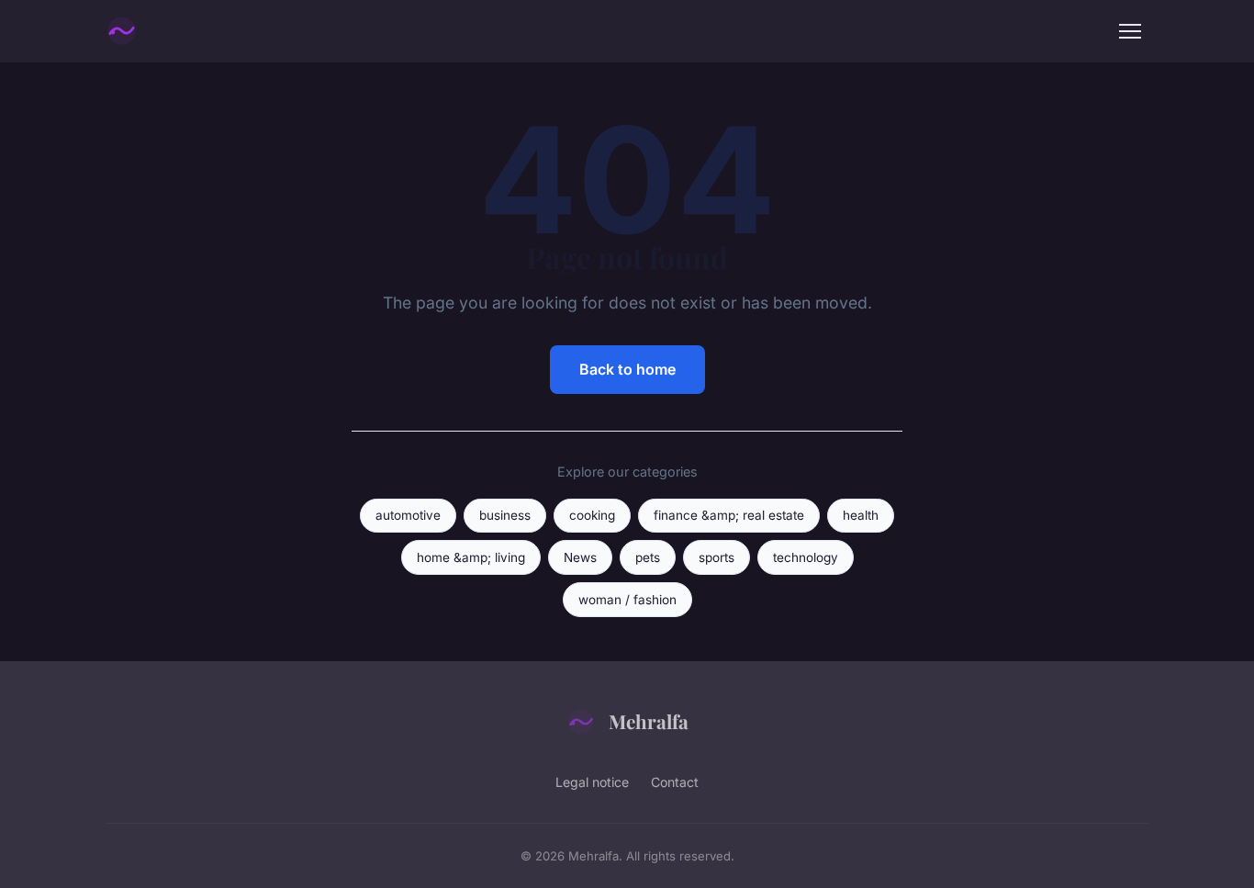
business (505, 515)
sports (716, 557)
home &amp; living (471, 557)
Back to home (627, 369)
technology (805, 557)
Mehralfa (649, 721)
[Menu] (1130, 31)
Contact (675, 782)
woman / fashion (627, 599)
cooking (592, 515)
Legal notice (592, 782)
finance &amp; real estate (729, 515)
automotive (408, 515)
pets (647, 557)
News (580, 557)
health (861, 515)
